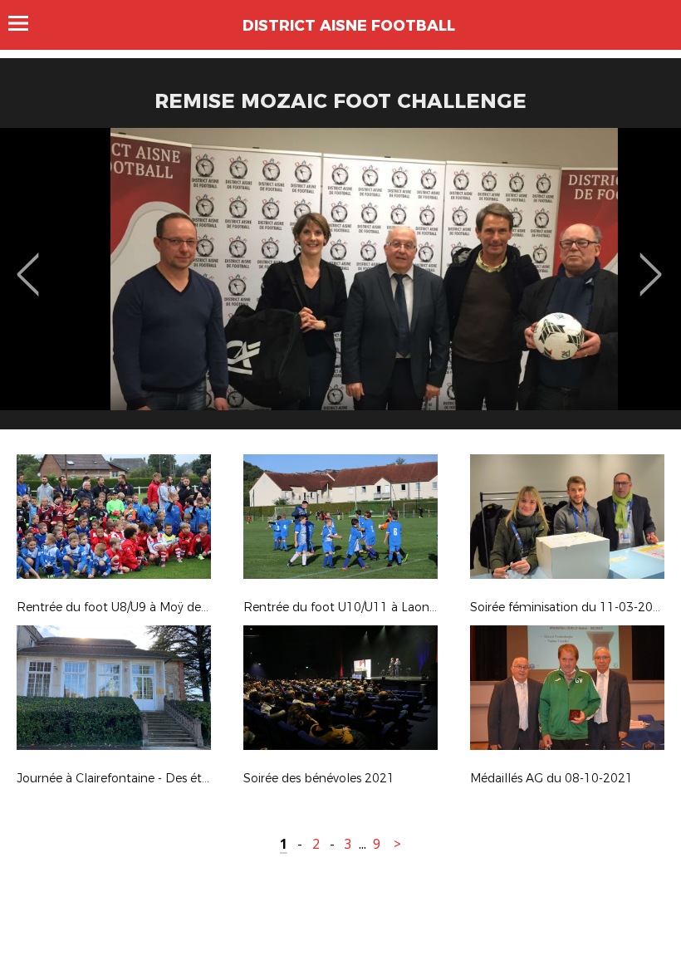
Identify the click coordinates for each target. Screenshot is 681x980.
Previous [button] (27, 262)
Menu (26, 23)
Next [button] (650, 262)
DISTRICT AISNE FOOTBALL (349, 26)
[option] (340, 285)
